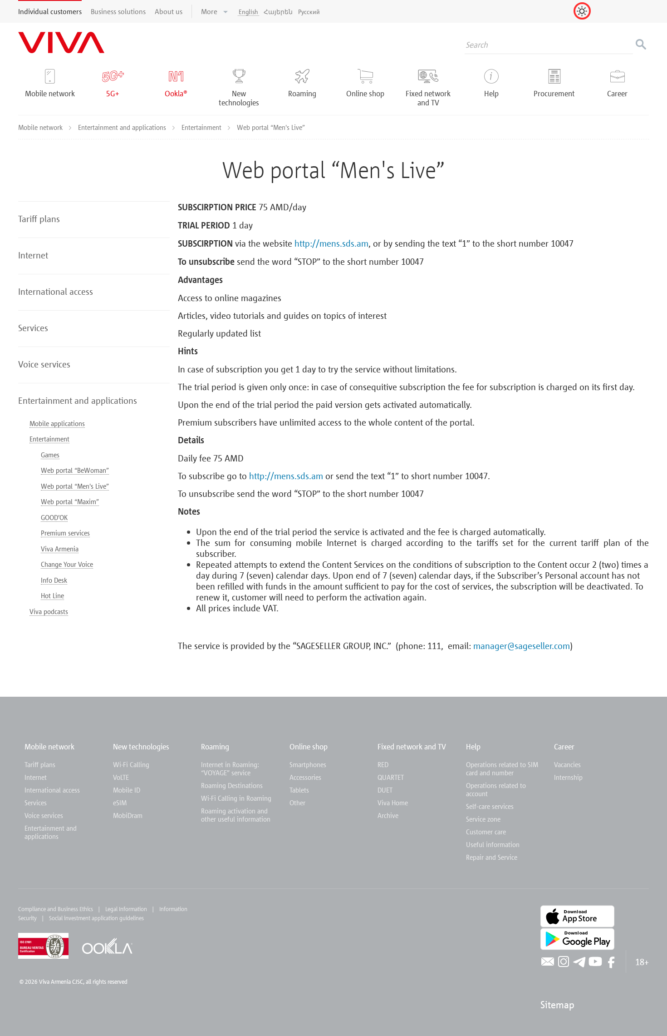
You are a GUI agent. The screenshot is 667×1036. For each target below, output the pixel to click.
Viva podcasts (48, 611)
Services (36, 802)
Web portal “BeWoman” (75, 470)
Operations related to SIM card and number (502, 768)
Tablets (299, 790)
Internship (568, 777)
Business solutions (118, 11)
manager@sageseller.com (521, 645)
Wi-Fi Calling (131, 764)
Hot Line (52, 595)
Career (564, 746)
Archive (388, 815)
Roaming (215, 746)
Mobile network (41, 127)
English (248, 11)
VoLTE (121, 777)
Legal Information (126, 908)
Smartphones (307, 764)
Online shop (308, 746)
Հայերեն (278, 11)
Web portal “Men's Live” (75, 486)
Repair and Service (491, 857)
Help (473, 746)
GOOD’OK (54, 517)
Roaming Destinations (232, 785)
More (210, 11)
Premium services (65, 533)
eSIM (120, 802)
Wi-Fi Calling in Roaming (236, 798)
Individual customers (50, 11)
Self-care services (490, 806)
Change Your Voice (67, 564)
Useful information (493, 844)
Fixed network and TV (412, 746)
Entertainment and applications (123, 127)
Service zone (483, 819)
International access (52, 790)
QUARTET (391, 777)
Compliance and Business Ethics (55, 908)
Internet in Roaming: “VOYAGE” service (230, 768)
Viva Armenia (59, 549)
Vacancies (567, 764)
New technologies (141, 746)
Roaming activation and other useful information (235, 815)
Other (297, 802)
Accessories (305, 777)
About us (168, 11)
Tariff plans (40, 764)
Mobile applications (57, 423)
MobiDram (127, 815)
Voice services (44, 815)
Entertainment (202, 127)
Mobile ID (126, 790)
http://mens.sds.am (331, 243)
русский (309, 11)
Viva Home (393, 802)
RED (383, 764)
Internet (36, 777)
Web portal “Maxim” (70, 501)
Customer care (486, 832)
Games (50, 455)
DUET (385, 790)
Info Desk (54, 580)
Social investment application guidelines (96, 918)
